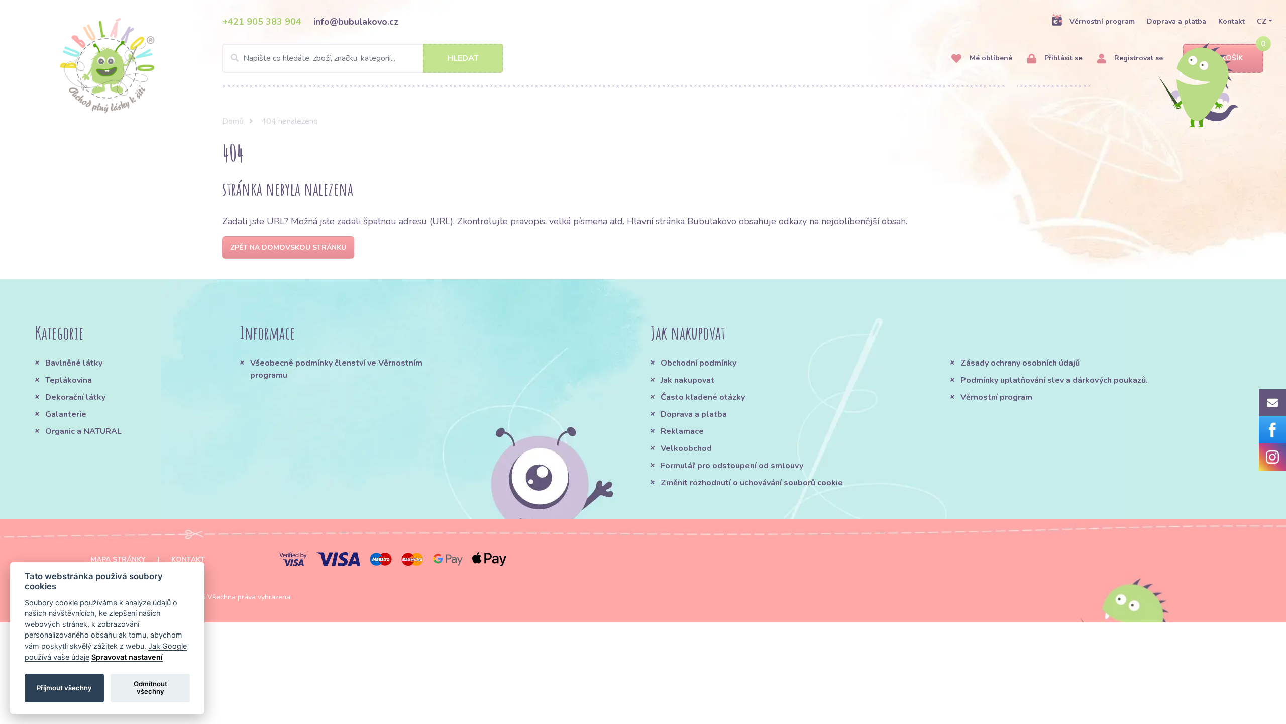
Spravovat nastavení (127, 657)
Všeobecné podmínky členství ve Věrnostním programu (336, 369)
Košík (1232, 58)
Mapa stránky (117, 559)
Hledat (463, 58)
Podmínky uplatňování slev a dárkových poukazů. (1054, 380)
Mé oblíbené (990, 58)
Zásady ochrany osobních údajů (1020, 363)
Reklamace (682, 431)
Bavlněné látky (73, 363)
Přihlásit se (1062, 58)
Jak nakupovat (687, 380)
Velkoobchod (686, 448)
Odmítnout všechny (150, 688)
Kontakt (1231, 21)
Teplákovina (68, 380)
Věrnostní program (1102, 21)
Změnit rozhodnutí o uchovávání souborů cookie (752, 482)
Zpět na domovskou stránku (288, 247)
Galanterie (65, 414)
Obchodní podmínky (698, 363)
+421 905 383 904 (261, 22)
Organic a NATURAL (83, 431)
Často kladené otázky (703, 397)
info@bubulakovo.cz (355, 22)
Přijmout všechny (64, 688)
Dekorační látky (75, 397)
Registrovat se (1137, 58)
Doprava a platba (1176, 21)
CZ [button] (1261, 21)
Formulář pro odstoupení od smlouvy (732, 465)
